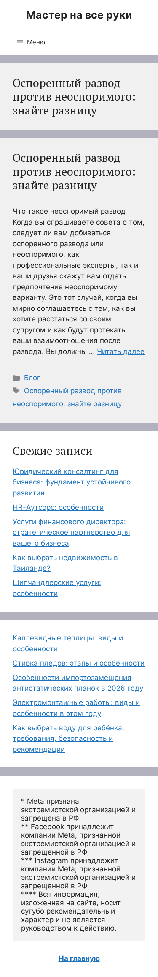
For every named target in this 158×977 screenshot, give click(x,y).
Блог (32, 377)
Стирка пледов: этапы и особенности (79, 663)
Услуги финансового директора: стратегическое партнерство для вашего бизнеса (71, 532)
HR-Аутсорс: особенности (58, 507)
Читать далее (121, 351)
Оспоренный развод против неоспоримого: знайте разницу (74, 171)
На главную (79, 958)
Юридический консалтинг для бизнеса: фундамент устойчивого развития (72, 482)
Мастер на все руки (79, 14)
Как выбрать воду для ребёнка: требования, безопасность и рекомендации (68, 739)
